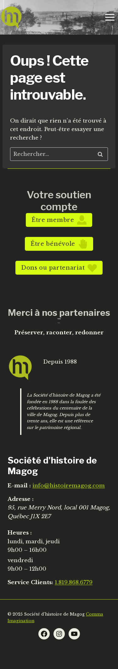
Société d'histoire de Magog (52, 465)
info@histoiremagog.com (68, 485)
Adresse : (21, 499)
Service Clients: (30, 582)
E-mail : (19, 485)
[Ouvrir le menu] (109, 17)
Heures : (20, 532)
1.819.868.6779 (74, 582)
